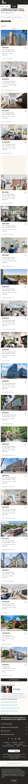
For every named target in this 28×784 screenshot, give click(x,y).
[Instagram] (15, 739)
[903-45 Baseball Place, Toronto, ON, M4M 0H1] (14, 108)
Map (15, 6)
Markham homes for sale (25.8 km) (9, 705)
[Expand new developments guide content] (14, 734)
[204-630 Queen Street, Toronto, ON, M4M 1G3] (14, 568)
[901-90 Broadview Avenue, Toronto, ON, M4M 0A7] (14, 410)
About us (9, 744)
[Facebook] (8, 739)
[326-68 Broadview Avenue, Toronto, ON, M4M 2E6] (14, 442)
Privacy (14, 755)
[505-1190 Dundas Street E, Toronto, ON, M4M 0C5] (14, 347)
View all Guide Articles (17, 693)
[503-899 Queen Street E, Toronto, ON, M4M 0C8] (14, 316)
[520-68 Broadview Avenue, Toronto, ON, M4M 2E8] (14, 473)
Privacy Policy (5, 774)
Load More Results (14, 679)
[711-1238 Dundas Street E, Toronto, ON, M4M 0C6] (14, 77)
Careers (18, 745)
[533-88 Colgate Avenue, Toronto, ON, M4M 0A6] (14, 45)
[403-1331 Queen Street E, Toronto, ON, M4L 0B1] (14, 284)
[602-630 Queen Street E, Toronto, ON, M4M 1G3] (14, 253)
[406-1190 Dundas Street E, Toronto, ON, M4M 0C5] (14, 505)
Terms (19, 755)
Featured (3, 26)
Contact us (22, 742)
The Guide (14, 742)
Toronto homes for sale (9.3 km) (9, 702)
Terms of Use (6, 697)
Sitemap (25, 745)
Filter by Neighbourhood (7, 12)
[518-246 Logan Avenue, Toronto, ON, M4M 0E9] (14, 536)
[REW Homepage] (4, 2)
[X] (12, 739)
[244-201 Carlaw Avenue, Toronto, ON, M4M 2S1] (14, 599)
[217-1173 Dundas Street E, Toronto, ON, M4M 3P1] (14, 140)
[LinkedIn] (19, 739)
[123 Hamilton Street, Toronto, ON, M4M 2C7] (14, 631)
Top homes (6, 742)
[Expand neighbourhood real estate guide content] (14, 727)
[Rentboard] (16, 750)
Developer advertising (8, 745)
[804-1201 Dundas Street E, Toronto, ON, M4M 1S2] (14, 379)
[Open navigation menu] (25, 2)
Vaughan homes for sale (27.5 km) (9, 711)
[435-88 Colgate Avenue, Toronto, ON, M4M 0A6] (14, 190)
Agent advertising (18, 744)
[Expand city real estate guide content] (14, 724)
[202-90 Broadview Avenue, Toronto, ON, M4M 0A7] (14, 222)
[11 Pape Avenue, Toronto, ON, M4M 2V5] (14, 662)
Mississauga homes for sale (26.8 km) (10, 708)
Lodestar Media (17, 754)
